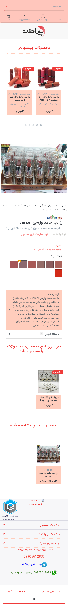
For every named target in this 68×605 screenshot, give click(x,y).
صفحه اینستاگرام (17, 592)
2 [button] (37, 125)
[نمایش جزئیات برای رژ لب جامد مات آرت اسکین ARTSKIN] (48, 78)
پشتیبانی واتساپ (51, 592)
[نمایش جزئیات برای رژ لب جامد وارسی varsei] (48, 454)
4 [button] (29, 125)
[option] (48, 90)
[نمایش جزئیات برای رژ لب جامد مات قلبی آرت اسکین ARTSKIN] (19, 78)
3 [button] (33, 125)
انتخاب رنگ (56, 257)
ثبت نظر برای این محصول (34, 234)
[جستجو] (8, 7)
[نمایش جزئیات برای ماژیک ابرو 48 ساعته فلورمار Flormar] (48, 381)
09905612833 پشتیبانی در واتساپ (31, 572)
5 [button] (26, 125)
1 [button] (41, 125)
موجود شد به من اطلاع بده (48, 250)
